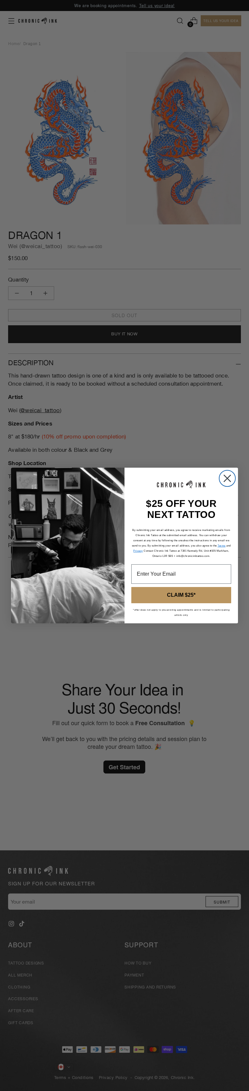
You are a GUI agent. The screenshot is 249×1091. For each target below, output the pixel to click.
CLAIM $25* (181, 595)
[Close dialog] (227, 478)
